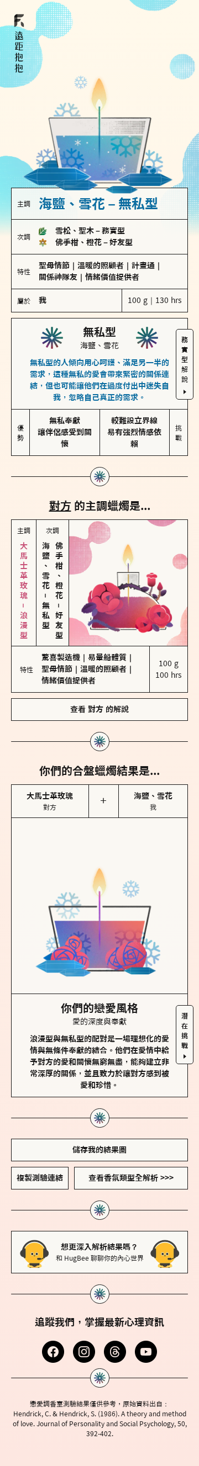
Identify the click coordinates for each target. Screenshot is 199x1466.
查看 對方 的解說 (99, 709)
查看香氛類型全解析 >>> (131, 1178)
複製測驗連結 (40, 1178)
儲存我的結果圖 (99, 1150)
